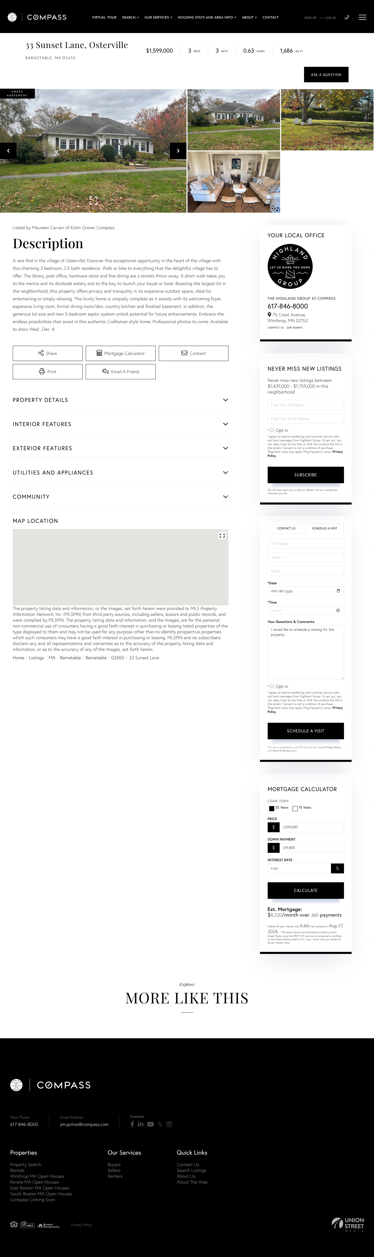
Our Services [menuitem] (157, 18)
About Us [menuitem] (186, 1176)
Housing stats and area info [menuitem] (205, 18)
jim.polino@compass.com (84, 1124)
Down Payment (281, 839)
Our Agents (294, 327)
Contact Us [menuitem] (188, 1164)
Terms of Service (281, 750)
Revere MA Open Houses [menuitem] (34, 1182)
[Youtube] (150, 1124)
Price (272, 818)
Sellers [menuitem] (114, 1170)
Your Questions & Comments (291, 621)
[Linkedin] (140, 1124)
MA (52, 658)
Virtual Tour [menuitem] (104, 18)
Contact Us (276, 327)
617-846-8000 (288, 306)
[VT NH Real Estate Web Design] (348, 1225)
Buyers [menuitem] (114, 1164)
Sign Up (310, 18)
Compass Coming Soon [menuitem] (32, 1199)
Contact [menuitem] (271, 18)
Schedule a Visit (324, 528)
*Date (272, 583)
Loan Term (278, 800)
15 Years (305, 807)
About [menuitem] (247, 18)
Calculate (306, 890)
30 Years (282, 807)
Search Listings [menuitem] (191, 1170)
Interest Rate (280, 860)
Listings (36, 658)
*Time (272, 602)
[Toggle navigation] (362, 17)
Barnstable (70, 658)
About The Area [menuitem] (192, 1182)
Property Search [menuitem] (25, 1164)
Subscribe (305, 474)
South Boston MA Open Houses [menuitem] (41, 1194)
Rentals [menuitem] (17, 1170)
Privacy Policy (333, 747)
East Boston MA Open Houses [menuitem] (39, 1188)
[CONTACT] (326, 74)
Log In (330, 18)
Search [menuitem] (129, 18)
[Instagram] (169, 1124)
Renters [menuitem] (115, 1176)
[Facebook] (132, 1124)
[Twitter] (160, 1124)
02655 (117, 658)
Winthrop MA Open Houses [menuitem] (37, 1176)
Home (18, 658)
